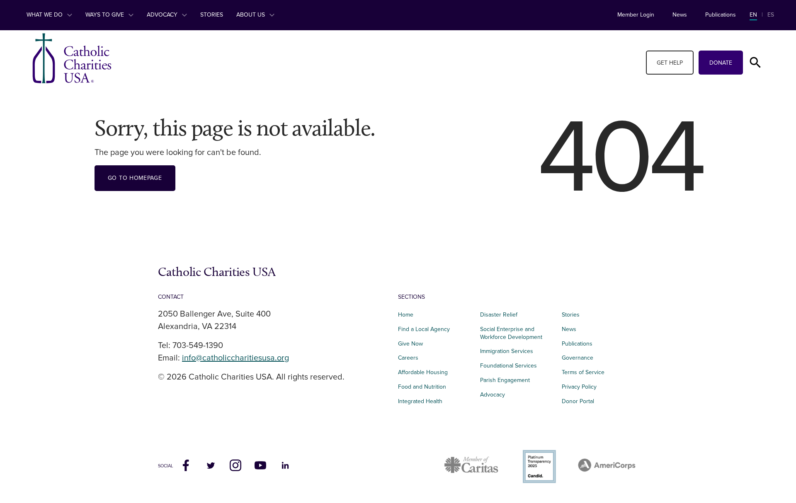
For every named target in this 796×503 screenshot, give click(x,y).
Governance (577, 357)
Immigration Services (506, 351)
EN (753, 14)
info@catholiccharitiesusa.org (235, 358)
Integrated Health (420, 401)
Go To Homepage (135, 177)
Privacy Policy (579, 386)
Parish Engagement (505, 380)
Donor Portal (578, 401)
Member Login (635, 14)
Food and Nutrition (422, 386)
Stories (211, 14)
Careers (408, 357)
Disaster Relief (498, 314)
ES (770, 14)
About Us (251, 14)
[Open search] (755, 62)
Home (405, 314)
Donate (720, 62)
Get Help (670, 62)
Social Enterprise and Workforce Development (513, 333)
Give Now (410, 343)
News (679, 14)
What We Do (45, 14)
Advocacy (163, 14)
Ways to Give (105, 14)
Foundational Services (508, 365)
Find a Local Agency (424, 329)
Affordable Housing (423, 372)
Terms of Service (583, 372)
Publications (720, 14)
